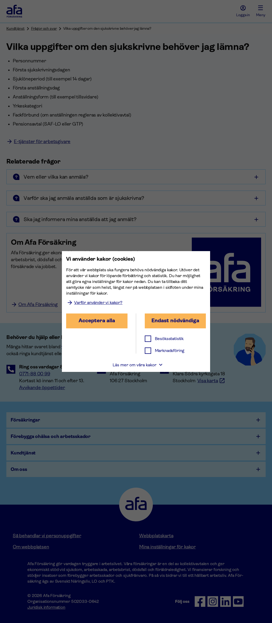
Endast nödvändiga (175, 320)
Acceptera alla (97, 320)
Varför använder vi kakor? (98, 302)
